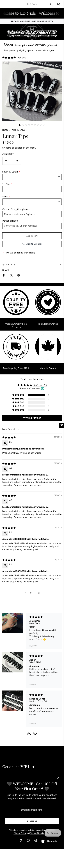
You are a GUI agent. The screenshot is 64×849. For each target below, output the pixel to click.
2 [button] (31, 593)
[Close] (58, 777)
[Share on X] (11, 275)
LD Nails (32, 3)
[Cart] (58, 4)
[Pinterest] (35, 840)
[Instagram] (28, 840)
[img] (9, 437)
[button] (9, 57)
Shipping (6, 147)
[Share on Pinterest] (18, 275)
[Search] (51, 4)
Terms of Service (37, 833)
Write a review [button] (32, 417)
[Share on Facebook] (3, 275)
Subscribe (32, 821)
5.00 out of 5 (40, 385)
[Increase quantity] (17, 161)
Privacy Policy (20, 833)
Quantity (8, 154)
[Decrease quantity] (5, 161)
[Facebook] (20, 840)
